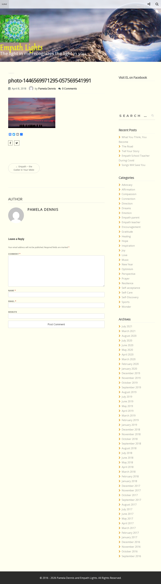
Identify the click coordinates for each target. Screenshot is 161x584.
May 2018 (127, 462)
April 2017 (127, 523)
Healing (126, 236)
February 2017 (130, 532)
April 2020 (127, 354)
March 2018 (129, 471)
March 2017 (129, 528)
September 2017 (131, 500)
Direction (127, 203)
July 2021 (127, 326)
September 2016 (131, 556)
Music (125, 260)
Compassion (129, 194)
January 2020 (129, 368)
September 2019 (131, 387)
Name (12, 290)
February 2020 (130, 364)
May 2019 (127, 406)
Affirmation (128, 189)
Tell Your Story (130, 151)
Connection (128, 199)
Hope (125, 241)
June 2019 (127, 401)
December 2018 (131, 429)
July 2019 (127, 396)
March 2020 (129, 359)
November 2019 (131, 378)
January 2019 (129, 425)
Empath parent (130, 217)
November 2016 (131, 546)
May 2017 (127, 518)
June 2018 (127, 457)
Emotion (127, 213)
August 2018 (129, 448)
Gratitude (127, 231)
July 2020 (127, 340)
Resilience (127, 283)
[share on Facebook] (10, 142)
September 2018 (131, 443)
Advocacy (127, 185)
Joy (123, 250)
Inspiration (128, 245)
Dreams (126, 208)
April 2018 (127, 467)
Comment (14, 254)
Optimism (127, 269)
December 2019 (131, 373)
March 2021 (129, 331)
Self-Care (127, 292)
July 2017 (127, 509)
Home (4, 4)
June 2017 (127, 514)
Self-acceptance (131, 288)
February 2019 (130, 420)
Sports (126, 302)
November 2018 (131, 434)
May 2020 (127, 350)
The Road (127, 146)
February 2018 (130, 476)
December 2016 (131, 542)
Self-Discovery (130, 297)
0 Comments (69, 88)
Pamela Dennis (47, 88)
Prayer (126, 278)
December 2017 (131, 486)
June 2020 (127, 345)
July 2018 (127, 453)
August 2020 (129, 336)
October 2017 (130, 495)
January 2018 (129, 481)
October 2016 (130, 551)
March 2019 (129, 415)
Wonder (126, 306)
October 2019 (130, 382)
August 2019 (129, 392)
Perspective (128, 274)
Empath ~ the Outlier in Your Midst (24, 168)
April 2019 (127, 411)
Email (12, 301)
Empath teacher (131, 222)
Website (12, 312)
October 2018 (130, 439)
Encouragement (131, 227)
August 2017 (129, 504)
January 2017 (129, 537)
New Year (127, 264)
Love (124, 255)
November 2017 (131, 490)
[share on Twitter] (16, 142)
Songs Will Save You (133, 165)
